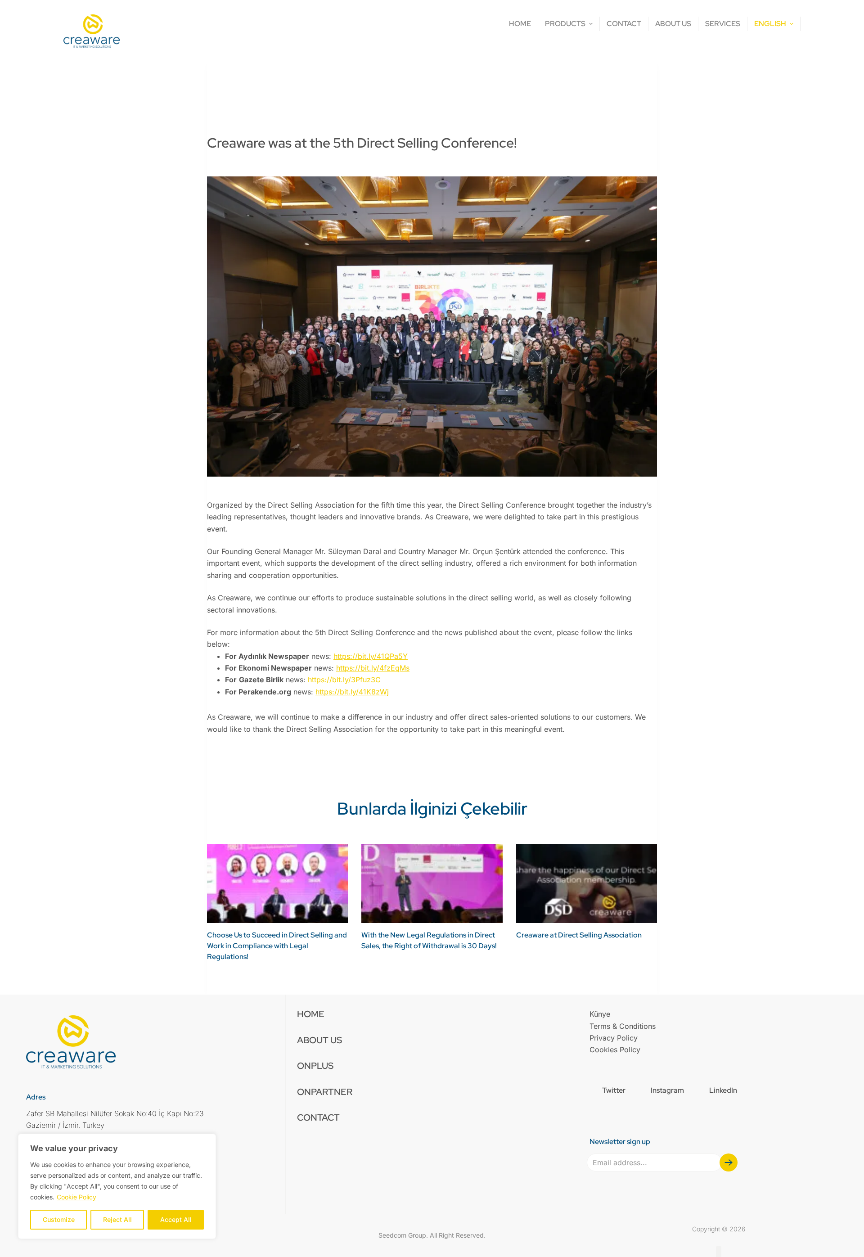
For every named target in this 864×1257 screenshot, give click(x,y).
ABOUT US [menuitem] (673, 23)
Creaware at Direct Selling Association (579, 935)
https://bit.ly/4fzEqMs (373, 667)
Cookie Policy (76, 1197)
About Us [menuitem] (319, 1040)
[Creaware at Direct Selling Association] (586, 883)
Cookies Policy (615, 1049)
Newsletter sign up (620, 1141)
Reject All (117, 1219)
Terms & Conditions (623, 1026)
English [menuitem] (770, 23)
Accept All (176, 1219)
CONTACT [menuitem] (624, 23)
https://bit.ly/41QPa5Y (370, 656)
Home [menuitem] (310, 1014)
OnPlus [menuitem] (315, 1066)
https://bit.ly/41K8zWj (352, 691)
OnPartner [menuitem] (324, 1092)
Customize (59, 1219)
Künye (600, 1013)
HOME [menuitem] (520, 23)
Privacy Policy (614, 1037)
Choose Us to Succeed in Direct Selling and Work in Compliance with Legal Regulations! (277, 945)
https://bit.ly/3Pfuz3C (344, 679)
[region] (117, 1186)
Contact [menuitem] (318, 1117)
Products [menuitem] (565, 23)
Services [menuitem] (722, 23)
